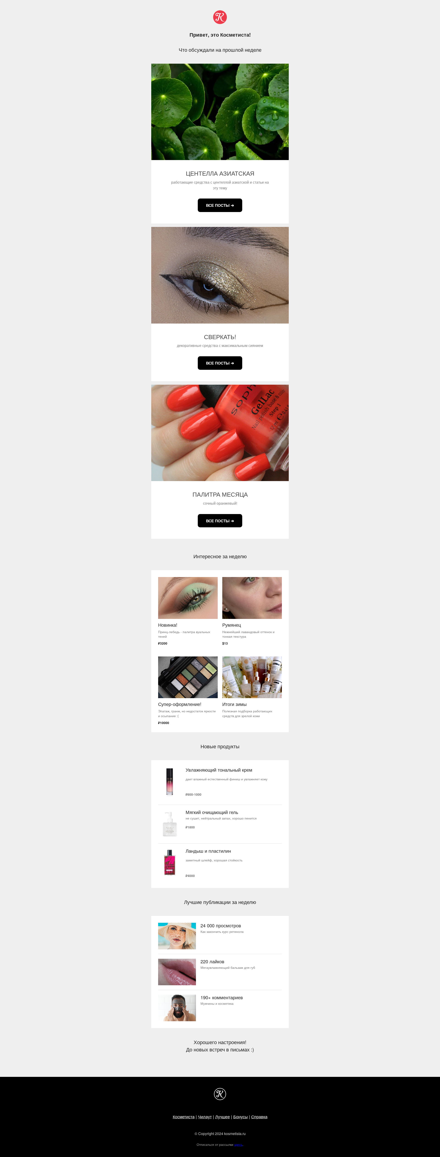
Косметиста (184, 1116)
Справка (259, 1116)
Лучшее (222, 1116)
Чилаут (205, 1116)
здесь (238, 1144)
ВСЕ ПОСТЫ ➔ (220, 205)
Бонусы (240, 1116)
